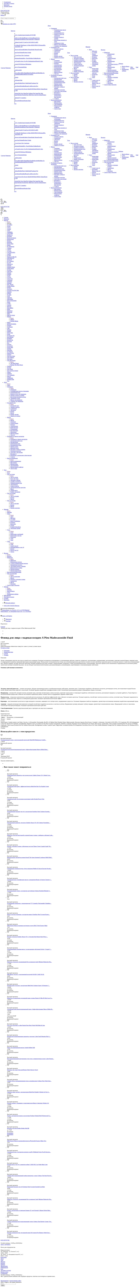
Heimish (21, 58)
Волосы (103, 49)
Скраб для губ (96, 80)
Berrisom (20, 39)
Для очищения (58, 104)
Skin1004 (36, 89)
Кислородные (58, 69)
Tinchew (20, 95)
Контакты (6, 600)
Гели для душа (78, 57)
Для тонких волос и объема (18, 566)
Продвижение (4, 1280)
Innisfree (33, 61)
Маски (53, 59)
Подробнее (10, 1133)
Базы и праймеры (95, 54)
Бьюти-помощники (56, 100)
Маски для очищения (60, 44)
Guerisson (26, 55)
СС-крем (94, 52)
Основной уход (55, 47)
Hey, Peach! (26, 58)
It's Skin (41, 61)
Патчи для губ (96, 86)
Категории (4, 1257)
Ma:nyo (16, 73)
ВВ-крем (94, 51)
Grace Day (21, 55)
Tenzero (16, 93)
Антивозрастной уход (60, 78)
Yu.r (15, 103)
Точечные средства (59, 89)
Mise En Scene (11, 315)
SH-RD (32, 89)
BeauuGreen (36, 38)
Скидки (3, 68)
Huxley (39, 58)
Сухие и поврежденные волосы (111, 58)
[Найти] (1, 20)
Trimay (44, 95)
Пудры (94, 60)
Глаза (90, 67)
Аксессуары (57, 108)
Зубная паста (77, 70)
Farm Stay (16, 52)
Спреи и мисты (78, 64)
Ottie (21, 80)
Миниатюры (4, 1266)
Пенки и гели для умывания (59, 35)
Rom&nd (22, 86)
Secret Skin (27, 89)
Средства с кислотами (60, 91)
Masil (25, 73)
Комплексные (58, 66)
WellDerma (21, 100)
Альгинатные (58, 65)
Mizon (22, 74)
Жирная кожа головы (111, 67)
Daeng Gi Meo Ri (27, 45)
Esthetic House (27, 49)
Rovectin (33, 86)
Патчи (56, 54)
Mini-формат (132, 67)
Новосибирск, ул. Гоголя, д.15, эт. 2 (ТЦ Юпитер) (15, 610)
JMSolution (28, 64)
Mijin (38, 73)
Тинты (94, 87)
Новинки (8, 68)
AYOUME (33, 35)
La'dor (16, 70)
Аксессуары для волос (110, 84)
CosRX (36, 42)
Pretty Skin (25, 83)
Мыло (75, 68)
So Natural (41, 89)
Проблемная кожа (59, 81)
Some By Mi (10, 353)
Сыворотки (57, 50)
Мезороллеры (58, 103)
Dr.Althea (16, 45)
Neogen (16, 77)
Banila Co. (17, 38)
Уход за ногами (74, 77)
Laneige (20, 70)
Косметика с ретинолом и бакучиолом (57, 95)
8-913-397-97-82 (5, 10)
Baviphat (22, 38)
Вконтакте (9, 619)
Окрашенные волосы (111, 62)
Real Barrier (17, 86)
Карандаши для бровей (95, 69)
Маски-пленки (58, 72)
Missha (19, 74)
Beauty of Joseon (28, 38)
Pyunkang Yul (34, 83)
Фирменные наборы (125, 70)
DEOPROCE (35, 45)
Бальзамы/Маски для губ (96, 82)
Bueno (30, 39)
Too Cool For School (37, 95)
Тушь (93, 76)
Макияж (88, 47)
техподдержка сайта (15, 1280)
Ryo (37, 86)
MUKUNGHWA (28, 74)
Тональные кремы (95, 65)
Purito (29, 83)
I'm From (16, 61)
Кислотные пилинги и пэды (18, 397)
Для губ (56, 73)
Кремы (56, 53)
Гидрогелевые (58, 62)
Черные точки (58, 84)
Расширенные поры (59, 82)
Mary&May (21, 73)
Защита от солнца (59, 57)
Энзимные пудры (59, 43)
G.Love (16, 55)
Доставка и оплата (9, 597)
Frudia (29, 52)
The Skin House (11, 360)
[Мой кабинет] (1, 213)
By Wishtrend (36, 39)
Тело (68, 52)
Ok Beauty (17, 80)
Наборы (121, 63)
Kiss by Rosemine (18, 67)
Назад (8, 221)
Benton (16, 39)
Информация (4, 1267)
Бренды (13, 30)
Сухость (56, 98)
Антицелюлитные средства (18, 487)
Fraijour (25, 52)
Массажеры (57, 101)
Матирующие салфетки (58, 106)
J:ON (19, 64)
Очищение (54, 28)
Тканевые (57, 60)
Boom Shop (26, 39)
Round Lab (28, 86)
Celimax (16, 42)
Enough (22, 49)
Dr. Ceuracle (10, 261)
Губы (90, 78)
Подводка (95, 74)
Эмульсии (57, 51)
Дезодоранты (77, 62)
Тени (93, 77)
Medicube (34, 73)
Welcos (16, 100)
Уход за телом (74, 55)
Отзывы (6, 598)
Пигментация (58, 79)
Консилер (94, 58)
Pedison (16, 83)
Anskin (20, 35)
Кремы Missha (14, 321)
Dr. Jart (20, 46)
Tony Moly (29, 95)
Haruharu (16, 58)
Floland (21, 52)
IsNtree (37, 61)
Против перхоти (111, 70)
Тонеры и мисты (58, 49)
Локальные (57, 70)
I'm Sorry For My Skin (25, 61)
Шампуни (107, 52)
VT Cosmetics (22, 97)
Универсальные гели (79, 61)
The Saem (35, 93)
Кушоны (94, 57)
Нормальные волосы (110, 54)
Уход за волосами (109, 74)
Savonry (16, 89)
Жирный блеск (58, 85)
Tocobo (24, 95)
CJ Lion (24, 42)
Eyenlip (40, 49)
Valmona (16, 97)
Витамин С (57, 92)
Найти (2, 1285)
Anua (23, 35)
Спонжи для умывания (60, 46)
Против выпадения (112, 71)
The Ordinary (29, 93)
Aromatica (27, 35)
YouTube (8, 621)
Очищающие (57, 68)
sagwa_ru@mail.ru (7, 616)
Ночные (56, 63)
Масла (109, 81)
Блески (94, 84)
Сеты (123, 68)
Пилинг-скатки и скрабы (17, 395)
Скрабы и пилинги (79, 60)
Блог (2, 1269)
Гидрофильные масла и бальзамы (60, 30)
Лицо (49, 25)
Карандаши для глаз (95, 72)
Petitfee (20, 83)
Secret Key (21, 89)
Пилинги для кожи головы (17, 579)
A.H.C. (16, 35)
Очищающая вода (59, 32)
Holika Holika (33, 58)
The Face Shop (22, 93)
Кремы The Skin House (16, 365)
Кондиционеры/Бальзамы (111, 73)
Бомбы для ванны (79, 71)
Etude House (34, 49)
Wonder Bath (27, 100)
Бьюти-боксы (125, 66)
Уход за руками (74, 73)
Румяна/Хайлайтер (95, 62)
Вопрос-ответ (4, 1272)
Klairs (25, 67)
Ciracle (20, 42)
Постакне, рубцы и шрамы (17, 449)
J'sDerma (22, 64)
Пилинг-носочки (78, 81)
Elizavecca (17, 49)
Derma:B (41, 45)
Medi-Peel (29, 73)
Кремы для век (58, 56)
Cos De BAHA (30, 42)
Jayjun (16, 64)
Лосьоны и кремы (79, 58)
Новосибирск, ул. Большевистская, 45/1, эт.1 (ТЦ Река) (16, 611)
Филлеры (110, 83)
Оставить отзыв (5, 648)
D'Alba (21, 45)
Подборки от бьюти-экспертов (15, 436)
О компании (4, 1273)
